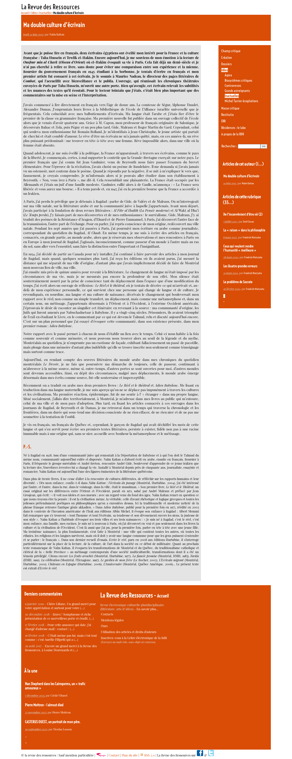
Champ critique (230, 51)
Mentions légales (112, 620)
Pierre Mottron (61, 712)
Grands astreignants (237, 91)
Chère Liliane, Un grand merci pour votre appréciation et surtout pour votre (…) (60, 606)
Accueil (25, 13)
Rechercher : (229, 146)
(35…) (228, 202)
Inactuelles (45, 13)
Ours (104, 626)
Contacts (107, 614)
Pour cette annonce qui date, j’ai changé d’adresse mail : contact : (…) (58, 627)
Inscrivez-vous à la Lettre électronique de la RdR (134, 638)
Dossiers (226, 64)
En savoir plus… (147, 609)
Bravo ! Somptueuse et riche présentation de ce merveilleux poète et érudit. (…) (59, 616)
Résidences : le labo (233, 128)
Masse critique (230, 108)
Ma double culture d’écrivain (241, 176)
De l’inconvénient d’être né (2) (243, 214)
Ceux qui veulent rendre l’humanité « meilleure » (239, 248)
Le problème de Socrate (237, 282)
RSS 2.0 (149, 755)
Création (226, 58)
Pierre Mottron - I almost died (44, 705)
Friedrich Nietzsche (252, 237)
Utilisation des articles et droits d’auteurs (128, 632)
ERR (223, 121)
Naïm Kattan (56, 34)
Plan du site (130, 755)
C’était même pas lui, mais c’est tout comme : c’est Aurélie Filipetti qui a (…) (61, 637)
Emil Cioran (248, 221)
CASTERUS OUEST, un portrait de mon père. (53, 722)
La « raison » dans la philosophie (244, 230)
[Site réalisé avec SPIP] (101, 755)
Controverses (233, 86)
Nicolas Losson (62, 729)
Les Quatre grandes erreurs (240, 266)
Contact (114, 755)
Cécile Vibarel (58, 695)
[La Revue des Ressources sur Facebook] (199, 755)
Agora (228, 75)
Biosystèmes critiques (238, 80)
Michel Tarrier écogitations (241, 101)
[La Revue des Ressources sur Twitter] (211, 755)
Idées (34, 13)
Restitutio (227, 115)
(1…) (259, 164)
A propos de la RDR (232, 134)
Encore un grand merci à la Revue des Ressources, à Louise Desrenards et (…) (61, 648)
